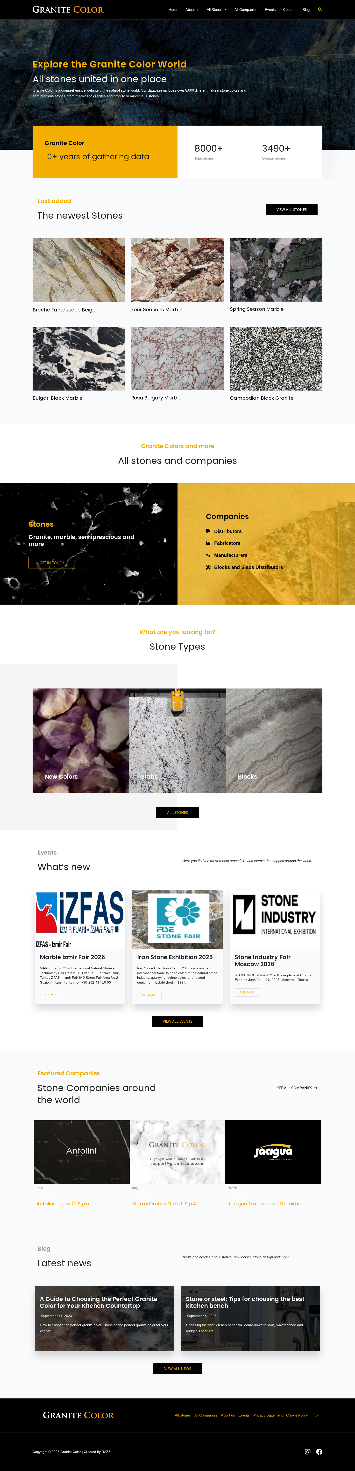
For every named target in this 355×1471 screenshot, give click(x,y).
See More (52, 995)
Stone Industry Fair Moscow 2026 (263, 960)
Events (244, 1415)
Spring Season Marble (257, 309)
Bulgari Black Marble (58, 398)
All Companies (205, 1415)
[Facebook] (319, 1452)
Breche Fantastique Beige (64, 309)
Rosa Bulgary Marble (156, 397)
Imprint (317, 1415)
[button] (225, 9)
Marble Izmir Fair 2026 (72, 957)
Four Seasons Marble (157, 309)
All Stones (183, 1415)
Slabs (149, 777)
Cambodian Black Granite (262, 398)
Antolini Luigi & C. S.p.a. (63, 1203)
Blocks (247, 777)
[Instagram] (308, 1452)
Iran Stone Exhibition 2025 (175, 957)
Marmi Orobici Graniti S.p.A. (164, 1203)
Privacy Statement (268, 1415)
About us (228, 1415)
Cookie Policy (297, 1415)
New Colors (61, 777)
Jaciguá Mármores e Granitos (264, 1203)
